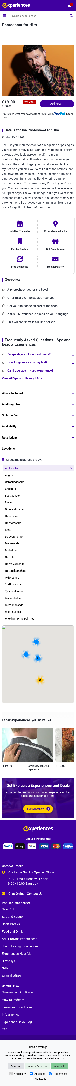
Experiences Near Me (16, 953)
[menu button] (4, 15)
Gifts (5, 968)
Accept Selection (37, 1066)
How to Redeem (13, 1000)
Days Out (8, 909)
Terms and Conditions (17, 1007)
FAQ (5, 1029)
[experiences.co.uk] (38, 829)
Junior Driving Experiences (20, 946)
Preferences (60, 1073)
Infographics (11, 1014)
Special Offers (12, 976)
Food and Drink (12, 931)
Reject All (16, 1066)
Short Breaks (11, 924)
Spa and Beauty (12, 917)
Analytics (39, 1073)
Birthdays (8, 961)
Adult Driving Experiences (19, 939)
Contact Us (34, 893)
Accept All (59, 1066)
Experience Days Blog (17, 1022)
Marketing (40, 1078)
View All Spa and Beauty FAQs (22, 378)
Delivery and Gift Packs (18, 992)
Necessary (20, 1073)
